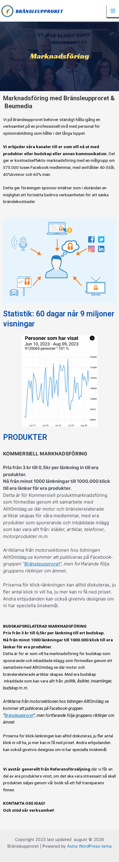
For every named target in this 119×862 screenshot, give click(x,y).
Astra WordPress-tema (89, 846)
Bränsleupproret (42, 564)
